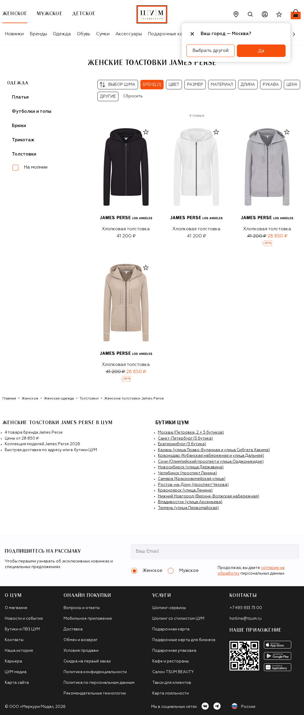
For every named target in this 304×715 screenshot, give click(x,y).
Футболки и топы (31, 111)
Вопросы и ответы (82, 608)
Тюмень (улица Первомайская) (188, 508)
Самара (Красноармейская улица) (191, 479)
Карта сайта (17, 683)
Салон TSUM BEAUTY (173, 672)
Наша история (19, 651)
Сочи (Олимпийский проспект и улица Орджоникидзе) (211, 462)
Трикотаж (23, 140)
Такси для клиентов (171, 683)
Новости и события (24, 619)
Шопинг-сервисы (169, 608)
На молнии (36, 167)
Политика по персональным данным (99, 683)
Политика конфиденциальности (95, 672)
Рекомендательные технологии (95, 693)
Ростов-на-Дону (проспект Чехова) (193, 485)
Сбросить (133, 96)
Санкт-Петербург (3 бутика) (185, 438)
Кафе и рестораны (170, 661)
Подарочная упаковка (174, 651)
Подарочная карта (170, 629)
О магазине (16, 608)
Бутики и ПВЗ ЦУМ (22, 629)
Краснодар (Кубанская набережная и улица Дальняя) (211, 456)
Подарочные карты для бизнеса (183, 640)
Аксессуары (128, 34)
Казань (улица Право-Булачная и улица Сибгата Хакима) (214, 450)
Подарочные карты (169, 34)
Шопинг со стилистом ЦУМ (178, 619)
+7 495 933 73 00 (245, 608)
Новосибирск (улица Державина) (191, 467)
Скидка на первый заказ (87, 661)
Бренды (38, 34)
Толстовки (89, 398)
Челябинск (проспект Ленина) (187, 473)
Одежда (62, 34)
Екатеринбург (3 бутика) (182, 444)
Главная (9, 398)
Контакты (14, 640)
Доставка (73, 629)
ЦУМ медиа (15, 672)
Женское (30, 398)
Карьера (13, 661)
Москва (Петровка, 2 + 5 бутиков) (191, 433)
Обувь (83, 34)
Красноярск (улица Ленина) (185, 490)
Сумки (103, 34)
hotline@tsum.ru (245, 619)
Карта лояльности (170, 693)
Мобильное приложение (88, 619)
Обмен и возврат (81, 640)
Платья (20, 97)
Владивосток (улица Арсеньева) (190, 502)
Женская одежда (59, 398)
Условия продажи (81, 651)
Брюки (19, 125)
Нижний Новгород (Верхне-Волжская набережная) (208, 496)
